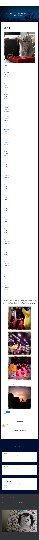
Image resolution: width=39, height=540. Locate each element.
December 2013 (6, 175)
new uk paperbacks (7, 481)
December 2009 (6, 263)
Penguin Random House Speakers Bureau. (20, 502)
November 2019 (6, 116)
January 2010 (6, 261)
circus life (5, 453)
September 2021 (6, 105)
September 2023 (6, 87)
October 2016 (6, 138)
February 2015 (6, 153)
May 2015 (5, 149)
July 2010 (5, 250)
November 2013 (6, 177)
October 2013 (6, 179)
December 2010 (6, 241)
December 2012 (6, 197)
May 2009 (5, 276)
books (5, 466)
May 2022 (5, 98)
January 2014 (6, 173)
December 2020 (6, 109)
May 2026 (5, 67)
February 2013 (6, 193)
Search (3, 505)
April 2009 (5, 278)
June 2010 (5, 252)
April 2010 (5, 256)
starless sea (10, 479)
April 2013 (5, 190)
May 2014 (5, 166)
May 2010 (5, 254)
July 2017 (5, 133)
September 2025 (6, 72)
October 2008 (6, 289)
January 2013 (6, 195)
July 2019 (5, 122)
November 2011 (6, 221)
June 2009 (5, 274)
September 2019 (6, 118)
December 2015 (6, 142)
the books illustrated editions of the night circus (12, 468)
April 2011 (5, 234)
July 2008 (5, 294)
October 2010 (6, 245)
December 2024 (6, 78)
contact (16, 537)
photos (8, 413)
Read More (5, 487)
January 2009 (6, 283)
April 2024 (5, 83)
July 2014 (5, 162)
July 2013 (5, 184)
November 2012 (6, 199)
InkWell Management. (15, 497)
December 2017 (6, 131)
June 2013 (5, 186)
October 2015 (6, 144)
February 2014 (6, 171)
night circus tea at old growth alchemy (11, 455)
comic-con (5, 413)
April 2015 (5, 151)
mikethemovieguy (10, 424)
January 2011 (6, 239)
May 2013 (5, 188)
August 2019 (6, 120)
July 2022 (5, 96)
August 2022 (6, 94)
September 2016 (6, 140)
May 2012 (5, 210)
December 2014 (6, 155)
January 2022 (6, 100)
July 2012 (5, 206)
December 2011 (6, 219)
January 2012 (6, 217)
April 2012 (5, 212)
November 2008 (6, 287)
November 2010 (6, 243)
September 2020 (6, 111)
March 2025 (6, 76)
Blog (13, 537)
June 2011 (5, 230)
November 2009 (6, 265)
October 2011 (6, 223)
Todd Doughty (17, 500)
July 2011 (5, 228)
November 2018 (6, 129)
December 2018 (6, 127)
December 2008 (6, 285)
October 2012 (6, 201)
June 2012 (5, 208)
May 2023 (5, 89)
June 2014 (5, 164)
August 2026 (6, 65)
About (4, 537)
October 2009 (6, 267)
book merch (9, 537)
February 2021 (6, 107)
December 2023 (6, 85)
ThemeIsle (35, 537)
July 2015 (5, 146)
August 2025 (6, 74)
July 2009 (5, 272)
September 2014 (6, 160)
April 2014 (5, 168)
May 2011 (5, 232)
